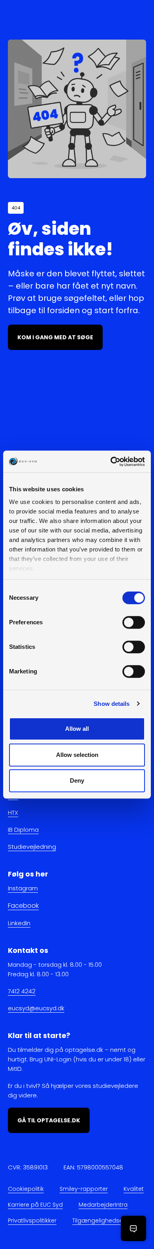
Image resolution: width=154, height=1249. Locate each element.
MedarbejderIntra (103, 1205)
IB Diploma (23, 830)
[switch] (133, 622)
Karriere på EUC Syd (35, 1205)
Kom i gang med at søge (55, 337)
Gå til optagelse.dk (48, 1120)
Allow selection (77, 754)
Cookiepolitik (26, 1189)
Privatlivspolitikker (32, 1220)
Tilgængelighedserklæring (109, 1220)
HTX (13, 813)
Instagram (23, 888)
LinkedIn (19, 923)
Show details (112, 703)
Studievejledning (32, 847)
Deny (77, 780)
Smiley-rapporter (84, 1189)
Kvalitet (134, 1189)
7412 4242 (22, 991)
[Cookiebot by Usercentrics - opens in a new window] (111, 461)
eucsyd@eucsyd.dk (36, 1008)
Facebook (23, 906)
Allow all (77, 728)
